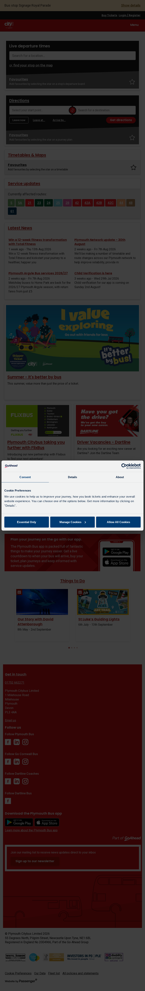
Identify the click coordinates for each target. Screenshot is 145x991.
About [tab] (120, 477)
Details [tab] (72, 477)
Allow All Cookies (118, 521)
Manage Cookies (70, 521)
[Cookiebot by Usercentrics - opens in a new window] (124, 466)
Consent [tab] (25, 477)
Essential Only (26, 521)
